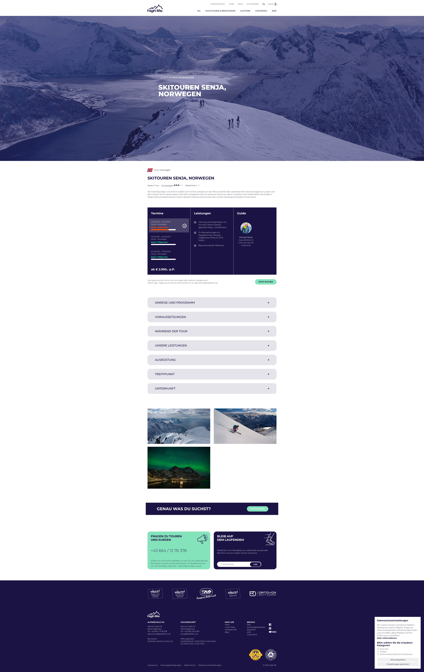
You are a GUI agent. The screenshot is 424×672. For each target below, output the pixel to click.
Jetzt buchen (266, 282)
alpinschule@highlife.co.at (206, 283)
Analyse (383, 652)
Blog (240, 4)
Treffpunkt (165, 374)
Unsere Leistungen (171, 345)
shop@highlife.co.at (189, 634)
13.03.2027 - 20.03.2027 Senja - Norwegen (161, 224)
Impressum (153, 665)
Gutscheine (253, 4)
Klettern (245, 11)
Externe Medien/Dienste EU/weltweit (396, 654)
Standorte (251, 630)
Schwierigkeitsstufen (256, 627)
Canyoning (261, 11)
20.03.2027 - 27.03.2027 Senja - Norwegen (161, 254)
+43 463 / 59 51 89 (191, 631)
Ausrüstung (165, 360)
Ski (198, 11)
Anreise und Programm (175, 302)
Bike (274, 11)
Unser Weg (230, 627)
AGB (249, 632)
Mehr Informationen (387, 638)
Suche (265, 4)
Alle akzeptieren (398, 660)
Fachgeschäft (218, 4)
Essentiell (384, 649)
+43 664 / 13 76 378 (169, 550)
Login (271, 4)
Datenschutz (189, 665)
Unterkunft (165, 388)
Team (231, 4)
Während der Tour (171, 331)
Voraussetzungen (170, 317)
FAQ (249, 625)
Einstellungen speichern (398, 664)
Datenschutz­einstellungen (210, 665)
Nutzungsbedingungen (171, 665)
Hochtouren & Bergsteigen (220, 11)
